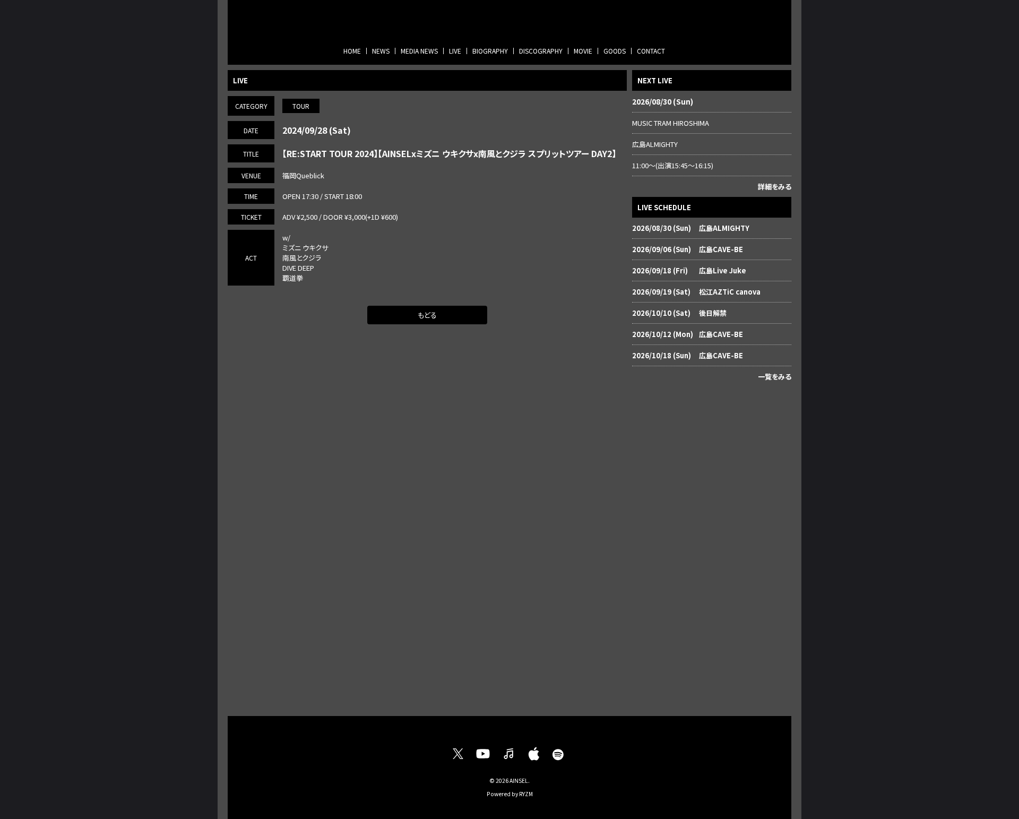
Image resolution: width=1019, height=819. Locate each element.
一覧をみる (774, 377)
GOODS (614, 50)
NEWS (381, 50)
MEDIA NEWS (419, 50)
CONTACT (651, 50)
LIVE (455, 50)
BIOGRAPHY (490, 50)
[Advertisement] (711, 546)
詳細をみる (774, 187)
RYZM (526, 794)
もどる (427, 315)
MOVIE (583, 50)
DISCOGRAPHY (541, 50)
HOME (352, 50)
